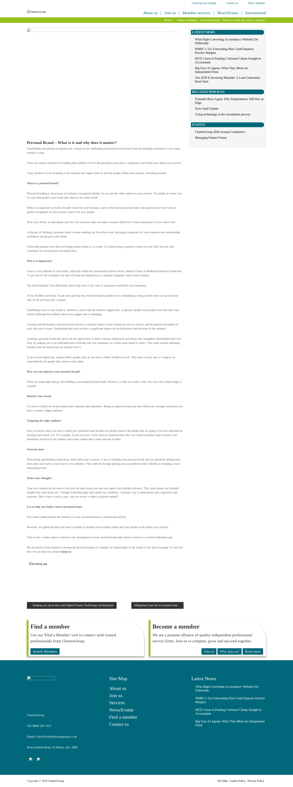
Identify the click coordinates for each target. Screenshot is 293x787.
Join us (170, 13)
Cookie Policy (238, 780)
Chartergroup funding (204, 3)
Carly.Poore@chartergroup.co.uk (56, 736)
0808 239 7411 (41, 725)
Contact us (232, 3)
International (255, 13)
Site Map (222, 780)
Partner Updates (187, 20)
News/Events (227, 13)
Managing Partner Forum (211, 137)
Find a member (256, 3)
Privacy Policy (256, 780)
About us (150, 13)
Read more (253, 651)
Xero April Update (206, 108)
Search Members (45, 651)
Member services (196, 13)
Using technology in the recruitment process (222, 114)
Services (117, 702)
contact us (65, 551)
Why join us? (229, 651)
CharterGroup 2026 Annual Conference (220, 132)
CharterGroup (56, 780)
